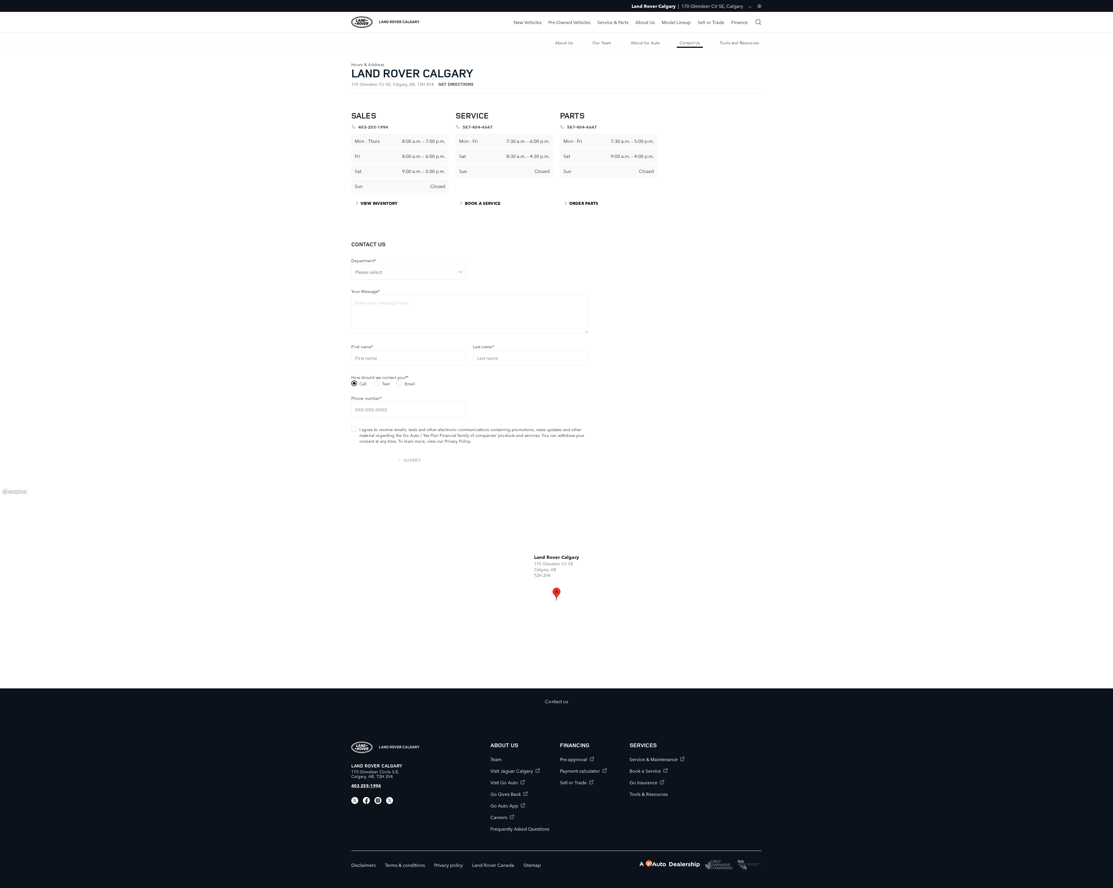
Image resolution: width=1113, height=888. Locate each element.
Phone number (366, 398)
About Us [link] (564, 42)
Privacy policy (448, 865)
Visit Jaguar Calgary (511, 770)
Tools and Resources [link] (739, 42)
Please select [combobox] (368, 272)
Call (363, 383)
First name (362, 346)
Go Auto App (504, 805)
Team (496, 759)
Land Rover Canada (493, 865)
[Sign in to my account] (759, 6)
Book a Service (645, 770)
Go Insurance (643, 782)
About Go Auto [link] (645, 42)
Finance (739, 22)
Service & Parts (612, 22)
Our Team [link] (601, 42)
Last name (483, 346)
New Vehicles (527, 22)
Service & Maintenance (654, 759)
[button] (556, 594)
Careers (498, 817)
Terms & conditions (405, 865)
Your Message (365, 291)
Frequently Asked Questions (519, 828)
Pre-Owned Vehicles (569, 22)
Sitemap (532, 865)
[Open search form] (758, 22)
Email (410, 383)
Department (363, 260)
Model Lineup (676, 22)
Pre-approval (573, 759)
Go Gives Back (505, 794)
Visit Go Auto (504, 782)
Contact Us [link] (690, 42)
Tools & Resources (649, 794)
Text (386, 383)
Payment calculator (580, 770)
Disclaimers (363, 865)
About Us (645, 22)
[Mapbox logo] (14, 491)
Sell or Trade (711, 22)
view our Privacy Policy (448, 441)
